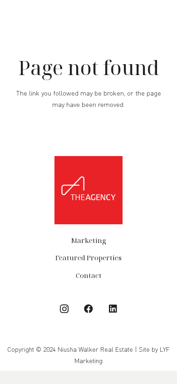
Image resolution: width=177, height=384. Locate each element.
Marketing (88, 240)
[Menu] (166, 17)
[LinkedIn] (113, 309)
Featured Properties (88, 257)
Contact (89, 275)
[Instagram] (64, 309)
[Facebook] (88, 309)
